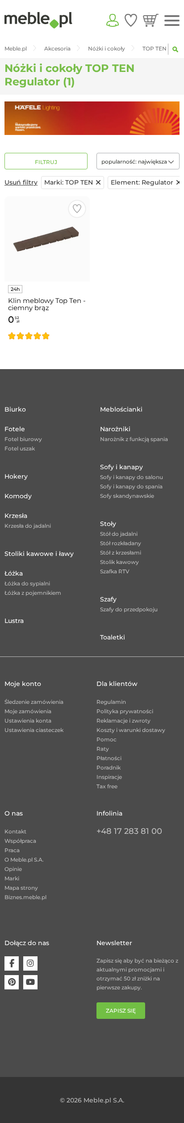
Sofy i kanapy (121, 467)
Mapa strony (21, 887)
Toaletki (112, 637)
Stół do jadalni (119, 533)
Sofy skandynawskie (127, 495)
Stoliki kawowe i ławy (39, 554)
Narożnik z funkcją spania (134, 439)
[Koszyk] (151, 20)
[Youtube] (30, 982)
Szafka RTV (115, 571)
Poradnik (108, 767)
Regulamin (111, 701)
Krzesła (15, 516)
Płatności (108, 758)
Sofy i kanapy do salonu (131, 477)
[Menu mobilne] (172, 20)
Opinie (13, 869)
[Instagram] (30, 963)
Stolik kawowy (119, 562)
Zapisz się (121, 1010)
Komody (18, 496)
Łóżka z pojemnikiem (32, 592)
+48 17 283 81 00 (129, 831)
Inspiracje (109, 777)
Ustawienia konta (27, 720)
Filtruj (46, 162)
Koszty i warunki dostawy (130, 730)
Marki (11, 878)
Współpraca (20, 840)
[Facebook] (11, 963)
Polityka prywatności (124, 711)
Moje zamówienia (27, 711)
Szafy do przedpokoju (129, 609)
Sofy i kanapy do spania (131, 486)
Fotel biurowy (23, 439)
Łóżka (13, 573)
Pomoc (106, 739)
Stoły (108, 524)
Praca (12, 850)
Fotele (14, 429)
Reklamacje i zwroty (123, 720)
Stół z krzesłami (120, 552)
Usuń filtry (21, 182)
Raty (102, 748)
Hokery (16, 476)
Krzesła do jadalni (27, 525)
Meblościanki (121, 409)
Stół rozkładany (120, 543)
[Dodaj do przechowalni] (77, 209)
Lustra (14, 621)
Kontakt (15, 831)
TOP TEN (68, 182)
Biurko (15, 409)
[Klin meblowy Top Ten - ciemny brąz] (47, 239)
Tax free (106, 786)
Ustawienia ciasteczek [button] (33, 730)
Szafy (108, 599)
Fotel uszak (19, 448)
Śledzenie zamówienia (33, 701)
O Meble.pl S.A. (24, 859)
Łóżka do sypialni (27, 583)
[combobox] (138, 161)
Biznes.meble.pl (25, 897)
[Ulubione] (131, 20)
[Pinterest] (11, 982)
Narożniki (115, 429)
